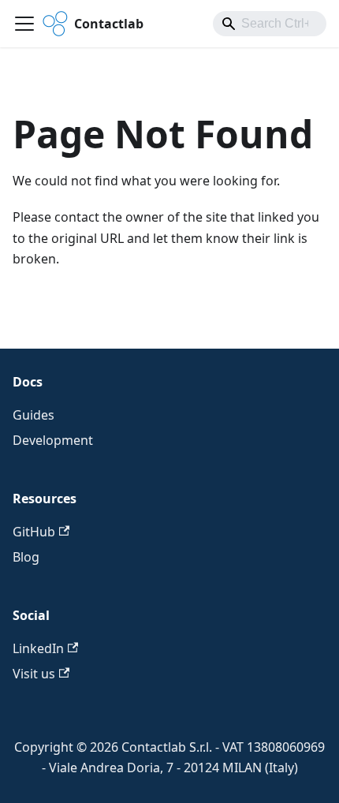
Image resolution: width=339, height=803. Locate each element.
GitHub (34, 531)
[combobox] (269, 23)
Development (53, 440)
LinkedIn (38, 648)
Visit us (34, 673)
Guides (33, 415)
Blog (26, 557)
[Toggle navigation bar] (24, 23)
